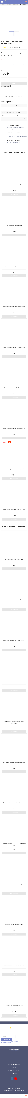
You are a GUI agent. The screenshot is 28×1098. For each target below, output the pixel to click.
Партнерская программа (14, 1070)
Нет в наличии (14, 194)
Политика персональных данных (11, 1090)
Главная (3, 4)
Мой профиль (14, 1073)
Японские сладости (21, 64)
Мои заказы (14, 1067)
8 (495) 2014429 (14, 1049)
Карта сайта (21, 1090)
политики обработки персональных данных (11, 1042)
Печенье (15, 4)
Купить (14, 83)
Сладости (9, 4)
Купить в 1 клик (5, 86)
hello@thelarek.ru (11, 1059)
